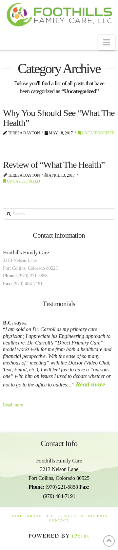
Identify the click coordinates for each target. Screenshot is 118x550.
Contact (59, 520)
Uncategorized (98, 133)
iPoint (80, 536)
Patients (98, 516)
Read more (90, 384)
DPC (50, 516)
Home (16, 516)
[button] (106, 42)
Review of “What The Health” (54, 165)
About (34, 516)
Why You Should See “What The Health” (58, 118)
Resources (71, 516)
